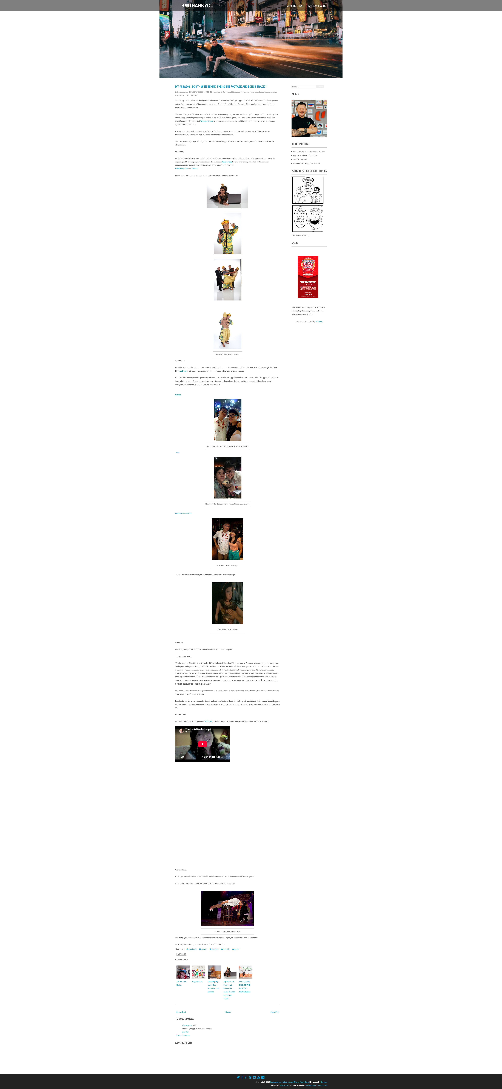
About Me (291, 5)
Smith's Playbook (300, 159)
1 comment (193, 95)
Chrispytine (227, 162)
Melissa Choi (183, 513)
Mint (177, 452)
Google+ (215, 949)
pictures (224, 92)
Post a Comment (183, 1035)
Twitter (204, 949)
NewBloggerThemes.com (316, 1085)
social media (260, 92)
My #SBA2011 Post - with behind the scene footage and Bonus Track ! (220, 86)
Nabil (181, 168)
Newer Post (181, 1012)
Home (301, 5)
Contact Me (320, 5)
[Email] (262, 1077)
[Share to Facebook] (185, 954)
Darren (195, 168)
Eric (186, 168)
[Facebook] (242, 1077)
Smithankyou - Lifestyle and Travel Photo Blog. (289, 1082)
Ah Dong (183, 371)
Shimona (208, 721)
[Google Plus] (245, 1077)
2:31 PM (185, 1032)
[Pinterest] (250, 1077)
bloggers (216, 92)
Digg (236, 949)
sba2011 (231, 92)
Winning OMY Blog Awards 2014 (306, 163)
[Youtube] (258, 1077)
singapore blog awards (244, 92)
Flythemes (284, 1085)
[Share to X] (182, 954)
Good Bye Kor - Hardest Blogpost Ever (309, 151)
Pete (177, 168)
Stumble (226, 949)
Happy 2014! (197, 981)
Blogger (319, 321)
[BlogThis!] (180, 954)
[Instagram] (254, 1077)
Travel (309, 5)
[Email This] (177, 954)
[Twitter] (238, 1077)
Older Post (274, 1012)
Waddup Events (206, 121)
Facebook (192, 949)
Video (182, 95)
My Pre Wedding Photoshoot (305, 155)
